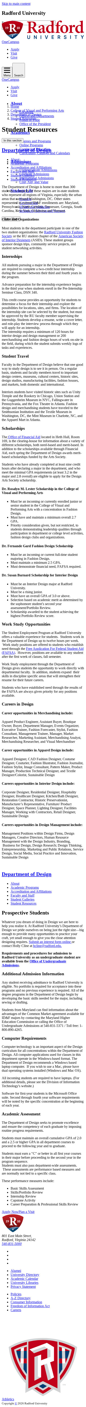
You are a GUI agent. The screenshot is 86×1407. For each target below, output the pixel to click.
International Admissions (36, 178)
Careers (16, 1310)
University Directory (25, 1275)
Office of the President (35, 124)
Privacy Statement (23, 1286)
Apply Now (10, 1212)
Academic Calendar (24, 1279)
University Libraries (24, 1282)
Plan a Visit (26, 1212)
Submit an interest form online (50, 942)
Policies (16, 1294)
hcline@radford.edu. (47, 946)
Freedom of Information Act (30, 1306)
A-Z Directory (21, 1298)
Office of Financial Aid (23, 437)
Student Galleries (22, 175)
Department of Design (26, 114)
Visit (14, 53)
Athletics (8, 1399)
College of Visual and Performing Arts (37, 110)
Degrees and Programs (35, 141)
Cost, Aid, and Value (33, 182)
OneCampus (10, 42)
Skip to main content (16, 4)
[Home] (43, 38)
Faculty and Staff (22, 171)
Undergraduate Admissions (38, 170)
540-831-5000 (12, 1244)
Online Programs (31, 145)
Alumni (16, 1271)
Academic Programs (25, 163)
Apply (15, 49)
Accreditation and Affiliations (31, 167)
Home (15, 106)
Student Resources (23, 118)
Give (14, 57)
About (16, 103)
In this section (13, 140)
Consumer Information (26, 1302)
